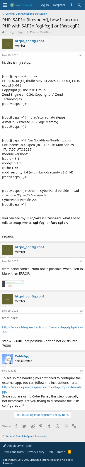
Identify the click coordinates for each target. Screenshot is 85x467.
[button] (5, 5)
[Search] (79, 5)
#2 (81, 261)
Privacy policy (35, 452)
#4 (81, 370)
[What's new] (71, 5)
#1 (81, 55)
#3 (81, 310)
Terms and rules (13, 452)
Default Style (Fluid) (19, 446)
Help (51, 452)
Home (61, 452)
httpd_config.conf (16, 32)
